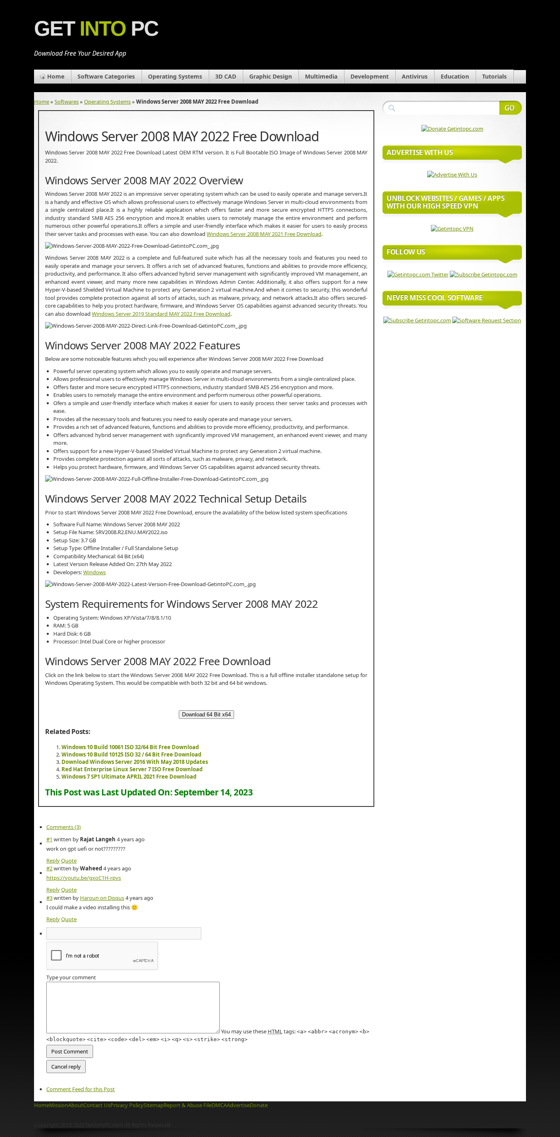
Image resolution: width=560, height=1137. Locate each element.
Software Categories (106, 76)
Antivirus (415, 76)
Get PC (96, 28)
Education (455, 76)
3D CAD (225, 76)
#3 (49, 897)
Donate (259, 1105)
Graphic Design (270, 76)
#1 (49, 839)
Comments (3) (63, 827)
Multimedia (321, 76)
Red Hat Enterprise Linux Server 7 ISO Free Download (132, 769)
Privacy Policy (126, 1105)
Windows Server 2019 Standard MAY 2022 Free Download (161, 313)
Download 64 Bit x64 (206, 714)
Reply (53, 860)
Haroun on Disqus (102, 897)
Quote (69, 860)
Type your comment (71, 977)
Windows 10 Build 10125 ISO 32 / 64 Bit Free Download (131, 754)
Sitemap (153, 1105)
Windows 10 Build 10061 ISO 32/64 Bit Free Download (130, 747)
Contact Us (96, 1105)
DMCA (219, 1105)
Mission (58, 1105)
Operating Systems (175, 76)
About (75, 1105)
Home (55, 76)
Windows (94, 572)
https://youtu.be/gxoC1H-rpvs (83, 877)
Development (370, 76)
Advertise (238, 1105)
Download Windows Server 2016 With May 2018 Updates (134, 762)
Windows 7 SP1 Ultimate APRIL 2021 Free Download (128, 776)
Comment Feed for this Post (80, 1089)
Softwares (67, 101)
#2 (49, 868)
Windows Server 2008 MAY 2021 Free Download (264, 234)
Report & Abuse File (188, 1105)
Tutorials (494, 76)
